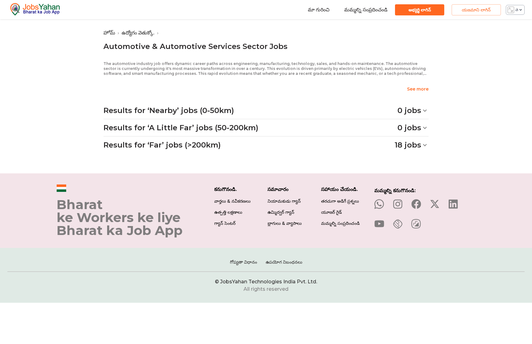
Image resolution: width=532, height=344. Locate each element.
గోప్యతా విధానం (243, 262)
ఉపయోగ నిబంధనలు (284, 262)
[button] (266, 110)
